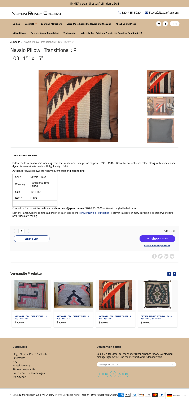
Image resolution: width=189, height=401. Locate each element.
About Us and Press (126, 24)
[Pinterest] (106, 374)
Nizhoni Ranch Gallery (31, 395)
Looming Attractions (51, 24)
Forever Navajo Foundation (45, 33)
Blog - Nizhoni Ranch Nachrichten (31, 354)
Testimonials (69, 33)
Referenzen (19, 358)
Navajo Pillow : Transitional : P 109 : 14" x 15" (31, 317)
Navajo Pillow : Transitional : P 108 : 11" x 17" (73, 317)
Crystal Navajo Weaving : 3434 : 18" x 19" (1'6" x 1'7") (157, 317)
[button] (176, 395)
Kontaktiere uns (21, 365)
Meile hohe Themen (78, 395)
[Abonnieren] (173, 364)
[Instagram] (113, 374)
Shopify (49, 395)
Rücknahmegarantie (24, 369)
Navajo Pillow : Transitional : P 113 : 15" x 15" (115, 317)
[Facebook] (100, 374)
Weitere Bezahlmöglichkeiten (157, 245)
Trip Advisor (19, 377)
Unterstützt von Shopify (104, 395)
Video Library (19, 33)
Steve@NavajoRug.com (164, 12)
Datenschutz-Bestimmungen (29, 373)
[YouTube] (120, 374)
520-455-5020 (131, 12)
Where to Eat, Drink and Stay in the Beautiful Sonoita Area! (111, 33)
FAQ (15, 362)
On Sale (16, 24)
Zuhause (15, 42)
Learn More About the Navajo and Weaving (89, 24)
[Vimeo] (126, 374)
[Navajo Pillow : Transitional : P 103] (78, 106)
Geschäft (29, 24)
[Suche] (176, 23)
